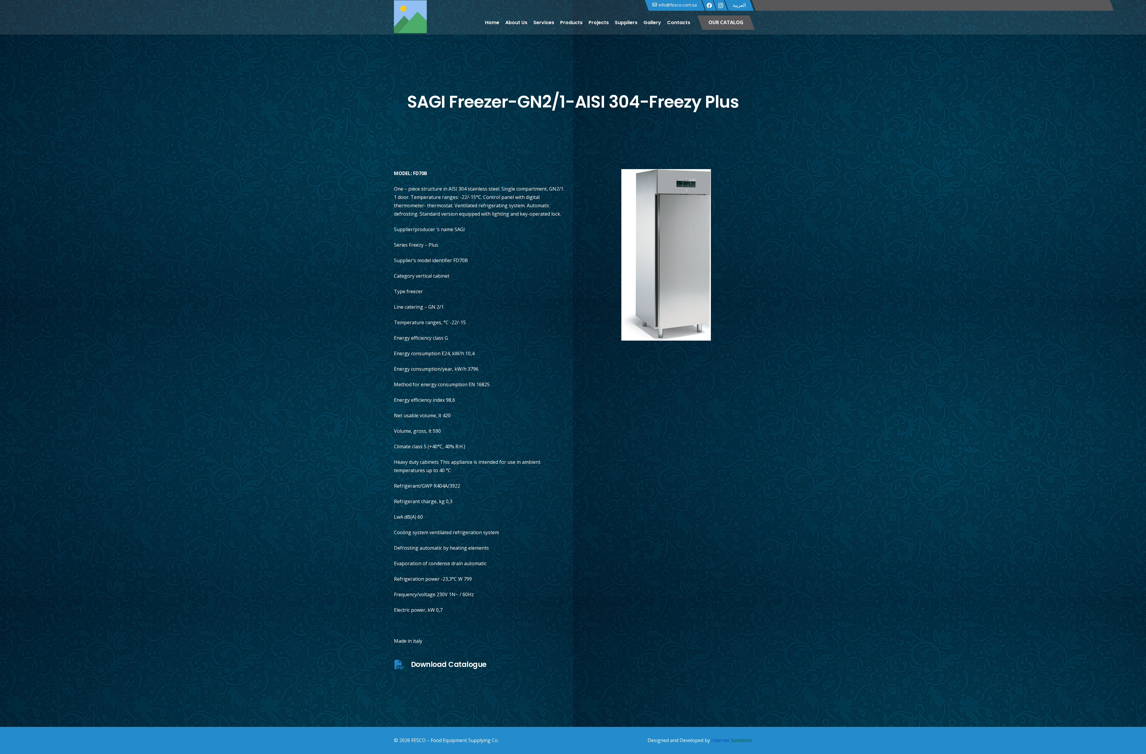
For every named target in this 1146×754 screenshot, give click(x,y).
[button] (694, 23)
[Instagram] (720, 6)
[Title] (410, 22)
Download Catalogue (448, 664)
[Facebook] (709, 5)
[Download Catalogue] (402, 664)
